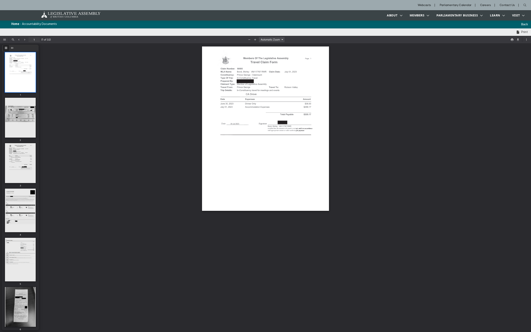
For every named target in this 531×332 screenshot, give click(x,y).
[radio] (6, 48)
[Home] (57, 14)
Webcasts (424, 5)
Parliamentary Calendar (455, 5)
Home (15, 24)
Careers (485, 5)
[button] (394, 15)
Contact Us (507, 5)
